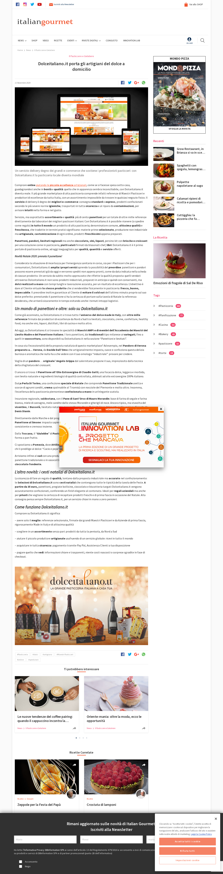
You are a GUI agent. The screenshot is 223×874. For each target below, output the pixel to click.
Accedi (190, 43)
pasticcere (169, 343)
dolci (36, 654)
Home (20, 50)
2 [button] (80, 738)
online (21, 659)
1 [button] (76, 738)
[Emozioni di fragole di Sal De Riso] (179, 260)
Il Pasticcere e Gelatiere (44, 50)
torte (166, 353)
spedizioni (34, 659)
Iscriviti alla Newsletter (64, 4)
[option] (81, 606)
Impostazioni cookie (187, 860)
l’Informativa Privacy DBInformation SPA (44, 850)
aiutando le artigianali (61, 185)
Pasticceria (23, 654)
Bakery (167, 334)
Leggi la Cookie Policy (201, 834)
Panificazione (171, 315)
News (21, 40)
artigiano (48, 654)
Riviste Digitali (90, 40)
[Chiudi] (216, 819)
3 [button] (83, 738)
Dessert (30, 798)
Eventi (71, 40)
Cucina (167, 324)
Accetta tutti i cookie (187, 841)
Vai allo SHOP (196, 4)
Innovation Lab (131, 40)
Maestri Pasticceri (65, 654)
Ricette (20, 798)
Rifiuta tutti (187, 850)
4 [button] (87, 738)
